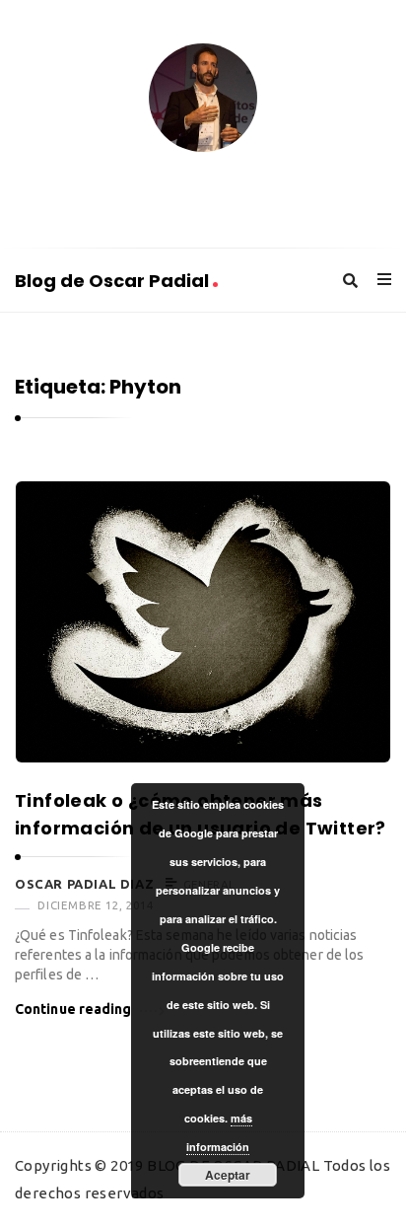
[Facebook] (124, 189)
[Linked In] (203, 189)
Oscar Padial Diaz (84, 884)
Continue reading (73, 1009)
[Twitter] (163, 189)
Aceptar (227, 1175)
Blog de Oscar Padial (114, 280)
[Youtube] (242, 189)
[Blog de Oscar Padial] (203, 97)
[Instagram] (282, 189)
